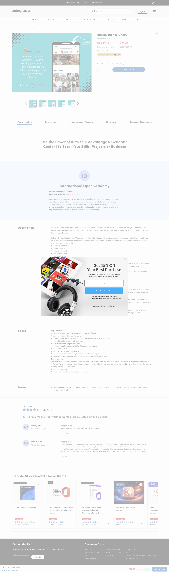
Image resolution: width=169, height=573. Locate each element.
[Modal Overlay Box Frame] (84, 286)
